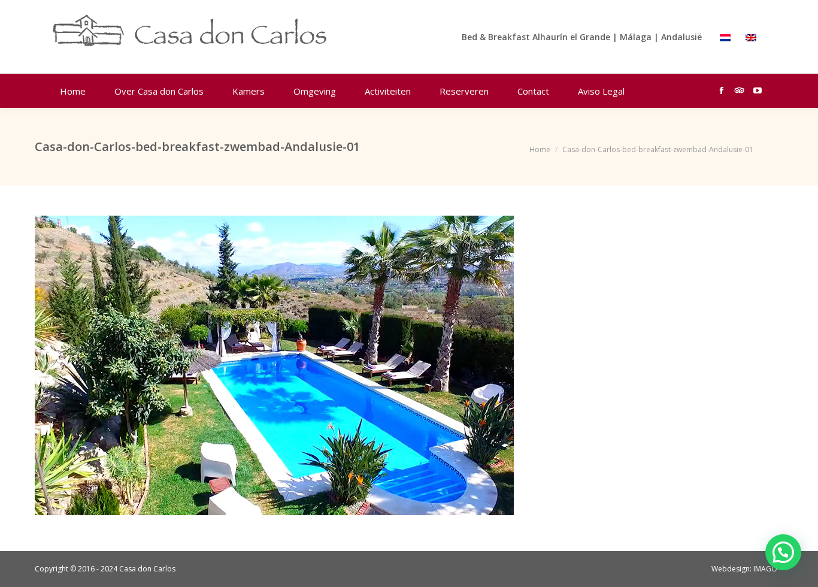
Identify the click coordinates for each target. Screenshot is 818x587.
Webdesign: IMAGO (744, 569)
